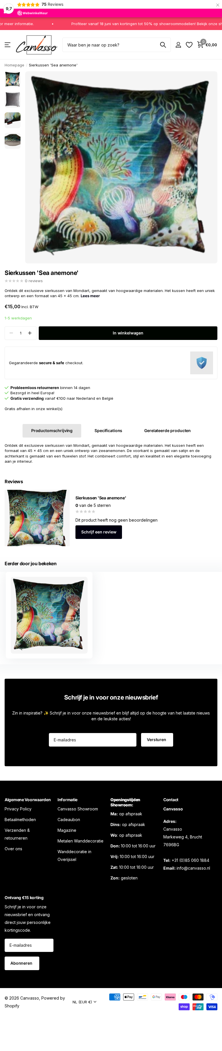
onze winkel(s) (49, 408)
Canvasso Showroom (78, 808)
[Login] (178, 44)
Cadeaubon (69, 819)
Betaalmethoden (20, 819)
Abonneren (22, 963)
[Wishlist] (189, 44)
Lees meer (90, 295)
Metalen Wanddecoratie (80, 840)
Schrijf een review (98, 531)
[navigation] (13, 79)
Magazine (67, 829)
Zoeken (163, 45)
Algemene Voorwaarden (28, 799)
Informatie (67, 799)
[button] (29, 333)
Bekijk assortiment (8, 44)
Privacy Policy (18, 808)
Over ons (13, 848)
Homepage (14, 65)
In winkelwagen (128, 332)
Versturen (157, 739)
